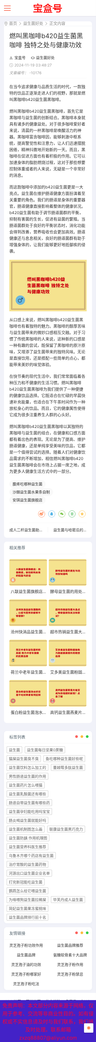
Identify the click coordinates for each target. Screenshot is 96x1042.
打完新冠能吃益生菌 (25, 882)
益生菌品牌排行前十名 (27, 917)
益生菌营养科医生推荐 (27, 846)
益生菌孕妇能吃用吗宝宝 (29, 811)
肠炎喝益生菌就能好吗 (27, 820)
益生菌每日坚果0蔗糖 (45, 750)
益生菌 (14, 750)
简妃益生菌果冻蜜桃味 (27, 908)
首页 (13, 23)
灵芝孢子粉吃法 (26, 983)
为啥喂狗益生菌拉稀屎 (27, 899)
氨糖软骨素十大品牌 (70, 955)
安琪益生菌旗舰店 (27, 500)
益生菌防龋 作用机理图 (28, 838)
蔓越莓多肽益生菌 (68, 767)
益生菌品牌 (26, 955)
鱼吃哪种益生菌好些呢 (64, 758)
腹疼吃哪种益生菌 (27, 484)
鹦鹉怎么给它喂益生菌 (27, 890)
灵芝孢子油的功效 (26, 964)
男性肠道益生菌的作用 (27, 776)
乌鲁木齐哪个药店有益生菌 (31, 855)
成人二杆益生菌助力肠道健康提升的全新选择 (46, 530)
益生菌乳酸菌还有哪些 (27, 794)
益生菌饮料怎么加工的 (27, 767)
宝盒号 (20, 57)
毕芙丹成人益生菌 (68, 899)
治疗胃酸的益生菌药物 (27, 864)
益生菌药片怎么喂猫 (25, 785)
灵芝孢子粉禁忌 (70, 974)
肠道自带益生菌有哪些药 (29, 802)
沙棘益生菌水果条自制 (31, 492)
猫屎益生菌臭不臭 (24, 758)
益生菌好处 (33, 23)
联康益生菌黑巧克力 (66, 829)
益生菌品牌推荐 (70, 945)
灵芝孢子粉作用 (70, 964)
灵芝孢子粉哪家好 (26, 974)
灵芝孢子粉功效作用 (26, 945)
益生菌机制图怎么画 (25, 829)
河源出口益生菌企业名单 (29, 873)
